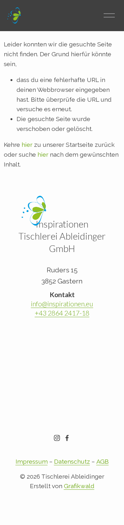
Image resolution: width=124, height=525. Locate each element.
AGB (102, 461)
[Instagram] (57, 438)
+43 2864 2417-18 (62, 313)
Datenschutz (72, 461)
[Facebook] (67, 438)
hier (27, 144)
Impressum (32, 461)
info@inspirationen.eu (62, 304)
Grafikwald (79, 486)
